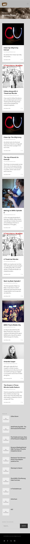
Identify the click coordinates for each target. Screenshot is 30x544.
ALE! (12, 509)
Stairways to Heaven (16, 468)
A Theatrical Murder (11, 259)
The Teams (11, 363)
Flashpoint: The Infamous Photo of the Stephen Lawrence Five (18, 459)
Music (12, 283)
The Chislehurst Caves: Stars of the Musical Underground (19, 438)
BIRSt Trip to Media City (12, 325)
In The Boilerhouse (16, 489)
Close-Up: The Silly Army (12, 137)
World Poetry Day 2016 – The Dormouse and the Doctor (18, 427)
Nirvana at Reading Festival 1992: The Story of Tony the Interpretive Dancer (18, 449)
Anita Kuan (14, 499)
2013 (10, 95)
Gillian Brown (14, 416)
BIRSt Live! (12, 95)
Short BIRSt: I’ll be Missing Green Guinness (18, 479)
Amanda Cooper (7, 95)
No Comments (16, 95)
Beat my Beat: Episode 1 (12, 281)
